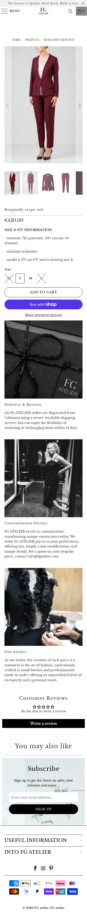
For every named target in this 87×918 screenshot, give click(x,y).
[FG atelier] (43, 11)
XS (9, 278)
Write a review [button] (43, 723)
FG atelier (41, 908)
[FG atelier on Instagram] (43, 869)
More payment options (43, 315)
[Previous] (7, 105)
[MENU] (2, 11)
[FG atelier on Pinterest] (51, 869)
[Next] (79, 105)
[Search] (70, 11)
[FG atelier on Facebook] (35, 869)
